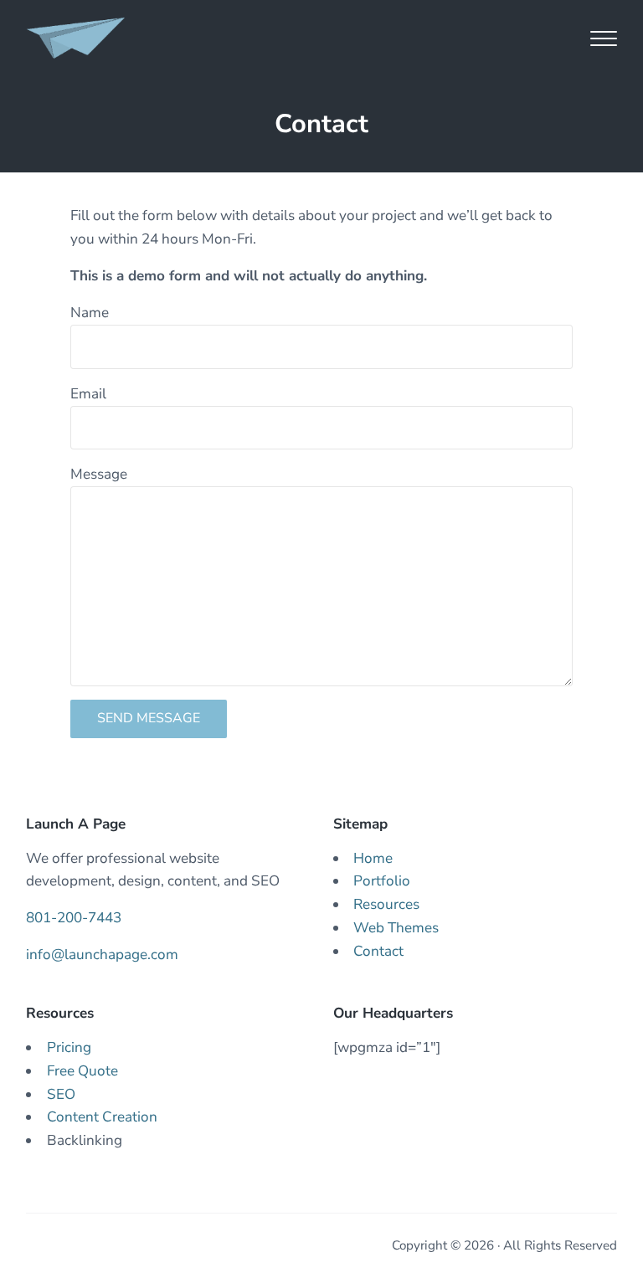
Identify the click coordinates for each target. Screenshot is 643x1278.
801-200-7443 (73, 917)
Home (373, 858)
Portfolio (381, 880)
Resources (386, 904)
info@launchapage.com (102, 954)
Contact (378, 951)
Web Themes (396, 927)
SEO (61, 1094)
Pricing (69, 1047)
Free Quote (82, 1070)
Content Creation (102, 1117)
